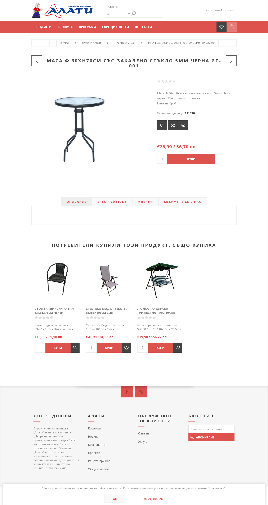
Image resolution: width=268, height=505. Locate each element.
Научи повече (154, 499)
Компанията (97, 445)
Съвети (143, 433)
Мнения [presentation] (145, 202)
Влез (231, 10)
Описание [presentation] (77, 202)
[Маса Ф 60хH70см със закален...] (36, 60)
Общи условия (98, 469)
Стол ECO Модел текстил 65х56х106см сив (107, 311)
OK (115, 498)
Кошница (94, 428)
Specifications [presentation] (112, 202)
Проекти (94, 453)
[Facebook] (127, 391)
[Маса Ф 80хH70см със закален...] (231, 60)
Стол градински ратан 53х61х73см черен (54, 311)
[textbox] (125, 6)
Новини (93, 436)
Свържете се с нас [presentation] (182, 202)
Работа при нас (99, 461)
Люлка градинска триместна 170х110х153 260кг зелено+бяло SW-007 (158, 313)
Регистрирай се (216, 10)
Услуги (143, 441)
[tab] (76, 201)
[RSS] (141, 391)
